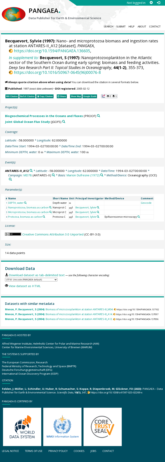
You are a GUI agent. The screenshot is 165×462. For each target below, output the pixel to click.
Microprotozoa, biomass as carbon (28, 212)
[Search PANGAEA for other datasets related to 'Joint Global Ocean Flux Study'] (63, 121)
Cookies (79, 451)
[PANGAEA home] (14, 10)
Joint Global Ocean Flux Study (27, 122)
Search (108, 26)
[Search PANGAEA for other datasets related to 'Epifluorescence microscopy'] (138, 216)
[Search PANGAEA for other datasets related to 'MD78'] (53, 175)
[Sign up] (151, 2)
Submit (121, 26)
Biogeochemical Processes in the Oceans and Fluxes (44, 116)
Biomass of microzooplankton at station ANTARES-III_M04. (59, 309)
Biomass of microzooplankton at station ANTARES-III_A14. (59, 314)
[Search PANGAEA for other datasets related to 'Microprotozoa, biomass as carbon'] (50, 212)
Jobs (93, 451)
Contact (155, 26)
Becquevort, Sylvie (23, 41)
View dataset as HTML (25, 286)
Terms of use (33, 451)
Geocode (146, 203)
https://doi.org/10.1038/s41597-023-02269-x (116, 392)
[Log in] (158, 2)
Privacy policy (58, 451)
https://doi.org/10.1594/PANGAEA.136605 (52, 50)
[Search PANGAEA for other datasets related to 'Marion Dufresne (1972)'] (101, 175)
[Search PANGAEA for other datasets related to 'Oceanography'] (10, 179)
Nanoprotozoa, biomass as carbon (28, 207)
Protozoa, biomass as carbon (25, 216)
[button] (109, 96)
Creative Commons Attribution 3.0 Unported (53, 234)
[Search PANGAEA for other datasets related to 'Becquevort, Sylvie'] (98, 207)
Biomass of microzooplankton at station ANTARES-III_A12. (59, 319)
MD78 (27, 175)
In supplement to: (24, 57)
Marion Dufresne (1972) (83, 175)
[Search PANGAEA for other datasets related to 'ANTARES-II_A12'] (31, 170)
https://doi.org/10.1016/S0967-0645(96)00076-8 (57, 72)
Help (132, 26)
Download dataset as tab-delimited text (37, 275)
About (142, 26)
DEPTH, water (16, 203)
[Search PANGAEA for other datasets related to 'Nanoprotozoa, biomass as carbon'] (50, 207)
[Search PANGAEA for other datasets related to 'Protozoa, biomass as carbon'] (44, 216)
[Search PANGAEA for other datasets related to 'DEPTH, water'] (25, 203)
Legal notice (10, 451)
